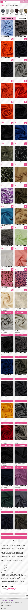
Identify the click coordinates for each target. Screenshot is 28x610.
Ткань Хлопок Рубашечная (6, 203)
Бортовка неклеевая (5, 308)
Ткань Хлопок (4, 287)
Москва (4, 608)
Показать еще (14, 537)
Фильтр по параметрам (7, 18)
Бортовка (3, 330)
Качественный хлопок (13, 595)
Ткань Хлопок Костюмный (6, 161)
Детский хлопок (4, 595)
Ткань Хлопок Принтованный (20, 245)
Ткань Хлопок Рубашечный (20, 161)
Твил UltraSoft (18, 57)
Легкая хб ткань (22, 595)
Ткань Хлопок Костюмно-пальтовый (6, 225)
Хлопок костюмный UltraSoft (20, 36)
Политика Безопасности (6, 605)
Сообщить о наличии (7, 312)
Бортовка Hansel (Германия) (20, 308)
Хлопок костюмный (5, 36)
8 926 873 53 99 (11, 588)
